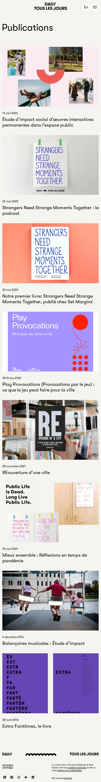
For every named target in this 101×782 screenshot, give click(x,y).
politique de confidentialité (69, 770)
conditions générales (76, 767)
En (86, 7)
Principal (68, 778)
